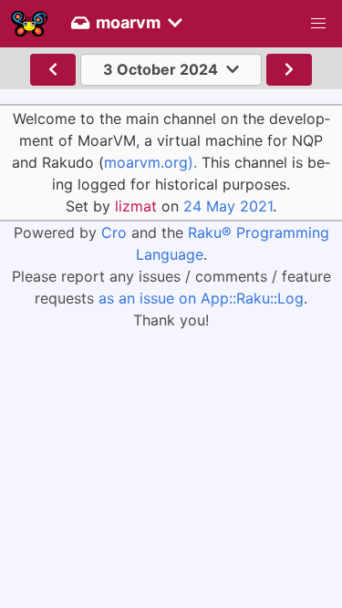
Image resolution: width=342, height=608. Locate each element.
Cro (114, 232)
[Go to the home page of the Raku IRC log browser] (29, 23)
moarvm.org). (150, 162)
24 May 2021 (228, 206)
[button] (318, 23)
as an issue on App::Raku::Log (201, 298)
